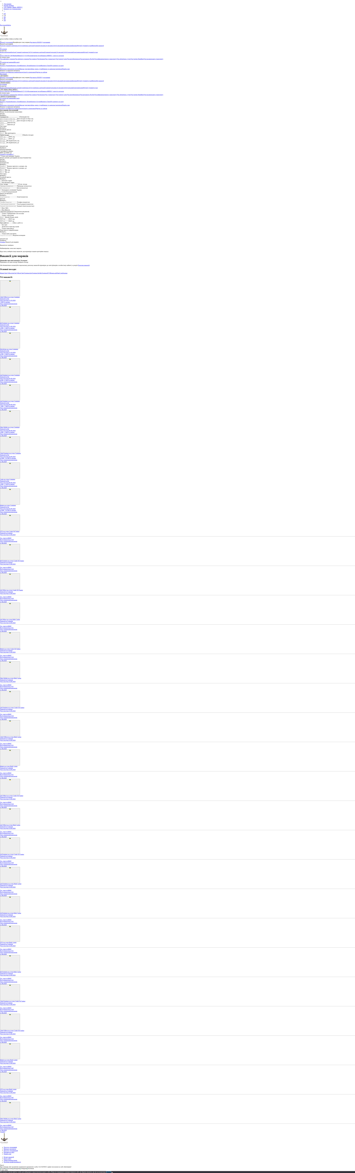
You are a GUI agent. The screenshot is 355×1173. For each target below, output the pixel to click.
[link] (11, 39)
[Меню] (0, 1)
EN (5, 13)
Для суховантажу (50, 59)
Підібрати (3, 148)
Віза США (5, 208)
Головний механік (39, 45)
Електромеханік (67, 45)
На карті (17, 62)
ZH (5, 20)
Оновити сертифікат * (7, 154)
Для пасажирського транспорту (153, 59)
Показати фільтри (5, 149)
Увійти (9, 25)
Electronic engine (7, 180)
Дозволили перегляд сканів (10, 226)
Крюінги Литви (26, 65)
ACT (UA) (24, 55)
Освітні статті (4, 72)
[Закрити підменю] (0, 54)
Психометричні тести (34, 55)
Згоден (109, 1172)
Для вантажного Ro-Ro (87, 59)
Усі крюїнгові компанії (7, 62)
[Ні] (112, 1172)
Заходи (21, 72)
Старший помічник (11, 45)
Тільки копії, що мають (9, 233)
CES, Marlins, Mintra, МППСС (13, 7)
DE (5, 17)
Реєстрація (3, 25)
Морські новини (14, 72)
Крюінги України (5, 65)
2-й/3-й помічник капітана (25, 45)
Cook (61, 273)
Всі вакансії (100, 45)
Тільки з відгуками (8, 215)
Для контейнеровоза (73, 59)
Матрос (94, 45)
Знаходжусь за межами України (12, 190)
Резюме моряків (9, 5)
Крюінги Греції (46, 65)
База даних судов (37, 69)
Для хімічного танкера (22, 59)
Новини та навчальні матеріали (52, 69)
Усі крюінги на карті (57, 65)
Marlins (15, 55)
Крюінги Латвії (16, 65)
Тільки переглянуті (8, 228)
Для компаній (13, 110)
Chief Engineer (25, 273)
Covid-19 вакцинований (9, 192)
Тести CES (3, 55)
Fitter (58, 273)
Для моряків (7, 4)
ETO (48, 273)
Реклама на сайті (9, 1152)
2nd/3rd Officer (16, 273)
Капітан (2, 45)
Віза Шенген (6, 210)
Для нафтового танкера (7, 59)
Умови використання (10, 1160)
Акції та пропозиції (29, 72)
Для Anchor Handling (136, 59)
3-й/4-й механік (57, 45)
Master (2, 273)
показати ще (4, 146)
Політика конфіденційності (12, 1162)
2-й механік (49, 45)
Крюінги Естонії (36, 65)
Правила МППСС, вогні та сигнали (52, 55)
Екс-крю (4, 225)
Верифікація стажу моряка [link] (21, 42)
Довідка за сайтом (41, 72)
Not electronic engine (8, 182)
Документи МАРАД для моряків (40, 42)
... (4, 10)
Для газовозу (33, 59)
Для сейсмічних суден (123, 59)
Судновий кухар (86, 45)
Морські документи (25, 69)
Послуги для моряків (10, 1147)
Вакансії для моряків (6, 42)
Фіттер (79, 45)
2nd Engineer (34, 273)
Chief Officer (8, 273)
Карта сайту (7, 1159)
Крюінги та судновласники (12, 9)
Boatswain (53, 273)
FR (5, 18)
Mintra (19, 55)
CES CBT (10, 55)
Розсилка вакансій (84, 265)
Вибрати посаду (23, 262)
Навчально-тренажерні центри (9, 69)
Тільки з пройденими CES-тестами (13, 213)
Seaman (65, 273)
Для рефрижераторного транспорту (105, 59)
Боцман (74, 45)
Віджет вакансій (9, 1157)
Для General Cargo (61, 59)
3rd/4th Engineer (42, 273)
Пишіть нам (66, 69)
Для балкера (41, 59)
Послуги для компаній (11, 1150)
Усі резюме (3, 49)
